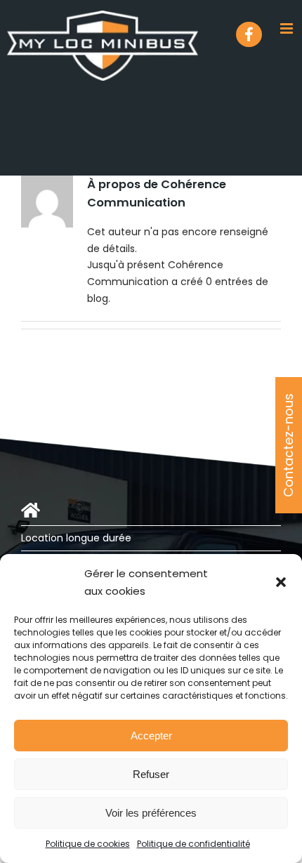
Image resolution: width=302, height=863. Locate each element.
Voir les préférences (151, 813)
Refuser (151, 774)
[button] (281, 582)
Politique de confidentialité (193, 844)
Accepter (151, 736)
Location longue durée (76, 538)
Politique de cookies (88, 844)
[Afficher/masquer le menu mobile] (287, 28)
